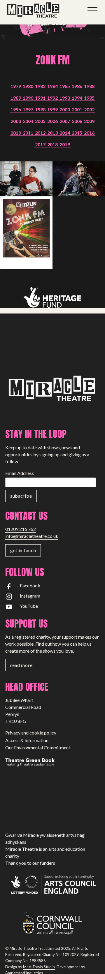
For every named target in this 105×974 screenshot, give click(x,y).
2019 (65, 144)
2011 (28, 132)
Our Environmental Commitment (37, 747)
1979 (15, 86)
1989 (15, 98)
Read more (21, 665)
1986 (77, 86)
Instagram (30, 595)
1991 (40, 98)
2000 (65, 109)
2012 (40, 132)
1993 (65, 98)
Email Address (19, 473)
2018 (52, 144)
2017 (40, 144)
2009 (89, 121)
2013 (52, 132)
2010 (15, 132)
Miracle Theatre (43, 10)
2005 (40, 121)
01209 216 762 (20, 529)
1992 (52, 98)
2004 (28, 121)
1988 (89, 86)
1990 (28, 98)
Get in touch (23, 550)
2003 (15, 121)
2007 (65, 121)
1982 (40, 86)
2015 (77, 132)
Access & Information (26, 740)
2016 (89, 132)
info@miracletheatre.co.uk (31, 536)
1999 (52, 109)
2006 (52, 121)
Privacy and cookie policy (30, 732)
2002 (89, 109)
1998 (40, 109)
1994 (77, 98)
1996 (15, 109)
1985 (65, 86)
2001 (77, 109)
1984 (52, 86)
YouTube (29, 606)
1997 (28, 109)
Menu (92, 10)
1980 (28, 86)
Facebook (30, 585)
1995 (89, 98)
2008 (77, 121)
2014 (65, 132)
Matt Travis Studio (39, 966)
